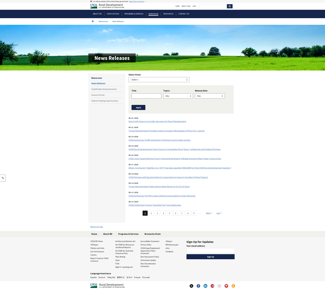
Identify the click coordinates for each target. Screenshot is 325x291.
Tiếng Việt (111, 277)
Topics (166, 90)
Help (194, 6)
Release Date (201, 90)
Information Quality (148, 260)
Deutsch (101, 277)
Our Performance (97, 251)
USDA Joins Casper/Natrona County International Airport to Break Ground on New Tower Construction (174, 158)
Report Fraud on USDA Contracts (99, 259)
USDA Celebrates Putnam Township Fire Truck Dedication (154, 205)
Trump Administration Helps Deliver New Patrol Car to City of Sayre (159, 186)
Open (117, 260)
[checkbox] (3, 178)
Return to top (96, 226)
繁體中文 (121, 277)
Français (137, 277)
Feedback (169, 251)
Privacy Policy (146, 244)
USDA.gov (94, 244)
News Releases (98, 83)
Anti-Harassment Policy (150, 257)
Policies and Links (97, 248)
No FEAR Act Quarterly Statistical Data (124, 252)
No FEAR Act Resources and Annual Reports (124, 246)
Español (93, 277)
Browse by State (153, 234)
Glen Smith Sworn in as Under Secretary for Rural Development (157, 121)
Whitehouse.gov (172, 244)
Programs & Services (128, 234)
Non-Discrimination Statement (148, 265)
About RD (107, 234)
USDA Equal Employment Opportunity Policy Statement (150, 251)
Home (177, 6)
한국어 (129, 277)
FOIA (117, 263)
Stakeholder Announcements (104, 89)
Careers (93, 255)
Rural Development (111, 6)
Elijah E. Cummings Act (124, 267)
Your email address (195, 246)
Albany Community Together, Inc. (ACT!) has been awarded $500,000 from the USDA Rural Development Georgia (179, 168)
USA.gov (169, 241)
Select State (134, 74)
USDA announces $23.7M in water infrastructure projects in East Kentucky (162, 195)
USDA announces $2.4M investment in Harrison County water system (159, 140)
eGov (168, 248)
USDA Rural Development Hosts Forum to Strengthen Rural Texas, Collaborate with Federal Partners (174, 149)
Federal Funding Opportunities (104, 100)
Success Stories (98, 95)
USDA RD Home (96, 241)
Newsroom (103, 21)
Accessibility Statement (150, 241)
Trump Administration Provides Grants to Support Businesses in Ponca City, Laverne (166, 130)
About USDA (186, 6)
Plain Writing (120, 257)
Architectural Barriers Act (125, 241)
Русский (146, 277)
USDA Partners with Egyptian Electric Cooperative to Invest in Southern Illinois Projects (168, 177)
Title (134, 90)
